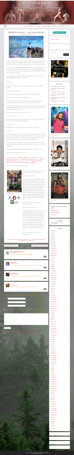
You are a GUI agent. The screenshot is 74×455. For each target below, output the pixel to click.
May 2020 (53, 397)
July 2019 (52, 419)
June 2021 (53, 368)
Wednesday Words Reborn (55, 212)
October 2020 (53, 386)
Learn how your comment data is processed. (31, 331)
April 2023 (53, 319)
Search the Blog (54, 52)
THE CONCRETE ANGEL (24, 67)
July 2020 (52, 392)
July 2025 (52, 259)
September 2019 (54, 414)
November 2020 (54, 383)
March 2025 (53, 268)
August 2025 (53, 257)
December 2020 (54, 381)
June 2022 (53, 341)
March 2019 (53, 428)
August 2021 (53, 363)
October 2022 (53, 332)
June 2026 (53, 235)
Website (6, 305)
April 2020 (53, 399)
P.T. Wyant (32, 160)
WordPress (41, 453)
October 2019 (53, 412)
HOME (26, 26)
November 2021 (54, 357)
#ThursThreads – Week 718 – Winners (58, 92)
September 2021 (54, 361)
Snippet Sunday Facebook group (28, 159)
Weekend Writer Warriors (12, 159)
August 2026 (53, 230)
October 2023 (53, 306)
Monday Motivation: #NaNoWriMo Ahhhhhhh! (39, 245)
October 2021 (53, 359)
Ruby (32, 453)
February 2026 (53, 244)
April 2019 (53, 426)
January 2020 (53, 406)
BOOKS (39, 26)
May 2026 (53, 237)
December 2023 (54, 301)
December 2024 (54, 275)
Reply (45, 256)
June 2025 (53, 261)
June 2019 (53, 421)
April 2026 (53, 239)
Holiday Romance (13, 239)
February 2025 (53, 270)
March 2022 (53, 348)
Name (6, 298)
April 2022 (53, 346)
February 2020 (53, 403)
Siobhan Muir (31, 34)
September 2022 (54, 335)
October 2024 (53, 279)
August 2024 (53, 284)
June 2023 (53, 315)
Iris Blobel (33, 162)
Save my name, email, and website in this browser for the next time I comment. (22, 309)
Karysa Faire (26, 162)
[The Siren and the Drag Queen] (59, 132)
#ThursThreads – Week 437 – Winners (11, 245)
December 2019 (54, 408)
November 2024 (54, 277)
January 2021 (53, 379)
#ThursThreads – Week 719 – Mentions (58, 86)
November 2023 (54, 304)
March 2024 (53, 295)
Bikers (33, 239)
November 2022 (54, 330)
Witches (32, 240)
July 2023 (52, 312)
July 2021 (52, 366)
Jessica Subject (19, 162)
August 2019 (53, 417)
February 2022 (53, 350)
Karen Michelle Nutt (13, 273)
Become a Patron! (55, 39)
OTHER (66, 26)
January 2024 (53, 299)
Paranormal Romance (19, 239)
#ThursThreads (53, 214)
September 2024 (54, 281)
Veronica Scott (12, 162)
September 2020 (54, 388)
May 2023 (53, 317)
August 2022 (53, 337)
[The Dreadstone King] (59, 198)
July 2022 (52, 339)
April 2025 (53, 266)
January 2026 (53, 246)
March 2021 (53, 375)
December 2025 (54, 248)
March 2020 (53, 401)
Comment (6, 312)
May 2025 (53, 264)
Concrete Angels (36, 239)
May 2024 (53, 290)
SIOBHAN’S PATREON (46, 26)
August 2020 (53, 390)
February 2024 (53, 297)
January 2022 (53, 352)
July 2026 (52, 233)
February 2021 (53, 377)
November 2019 (54, 410)
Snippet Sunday (26, 239)
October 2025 (53, 253)
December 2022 (54, 328)
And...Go (66, 54)
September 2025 (54, 255)
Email (6, 302)
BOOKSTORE (30, 26)
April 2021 (53, 372)
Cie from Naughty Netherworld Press (16, 251)
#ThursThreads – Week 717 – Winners (58, 101)
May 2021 (53, 370)
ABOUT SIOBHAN (60, 26)
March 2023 (53, 321)
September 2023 (54, 308)
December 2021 (54, 355)
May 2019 (53, 423)
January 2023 (53, 326)
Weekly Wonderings (54, 210)
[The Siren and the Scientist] (59, 166)
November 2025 (54, 250)
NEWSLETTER (53, 26)
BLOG (35, 26)
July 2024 (52, 286)
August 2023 (53, 310)
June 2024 (53, 288)
